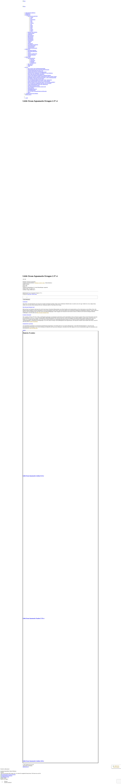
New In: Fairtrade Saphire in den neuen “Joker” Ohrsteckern (40, 79)
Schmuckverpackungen (32, 48)
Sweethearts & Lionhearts (33, 44)
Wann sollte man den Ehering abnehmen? (36, 74)
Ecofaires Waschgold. (33, 321)
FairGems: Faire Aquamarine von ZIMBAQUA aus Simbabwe (40, 73)
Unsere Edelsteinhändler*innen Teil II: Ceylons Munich (39, 81)
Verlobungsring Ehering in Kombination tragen (37, 71)
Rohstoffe (32, 61)
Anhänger (30, 41)
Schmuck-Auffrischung (32, 53)
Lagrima (32, 23)
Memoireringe (30, 36)
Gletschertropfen (31, 46)
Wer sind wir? (30, 63)
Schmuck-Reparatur (32, 54)
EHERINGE (27, 13)
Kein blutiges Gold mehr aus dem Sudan (36, 78)
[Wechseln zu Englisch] (28, 94)
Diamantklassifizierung (32, 88)
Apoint (31, 17)
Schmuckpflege (31, 87)
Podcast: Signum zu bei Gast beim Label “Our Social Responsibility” (41, 82)
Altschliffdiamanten (32, 90)
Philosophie (30, 65)
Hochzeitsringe (31, 35)
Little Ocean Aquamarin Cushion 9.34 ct (33, 475)
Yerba (31, 31)
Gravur (29, 52)
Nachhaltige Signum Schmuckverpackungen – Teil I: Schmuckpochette (42, 77)
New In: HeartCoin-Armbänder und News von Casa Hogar (39, 83)
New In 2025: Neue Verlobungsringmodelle (36, 68)
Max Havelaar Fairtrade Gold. (43, 312)
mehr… (29, 92)
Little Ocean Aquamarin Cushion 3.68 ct (33, 761)
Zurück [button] (24, 330)
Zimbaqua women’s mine (39, 282)
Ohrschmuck (30, 43)
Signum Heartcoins (31, 45)
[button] (54, 166)
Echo (31, 18)
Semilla (31, 29)
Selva (31, 28)
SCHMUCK (27, 15)
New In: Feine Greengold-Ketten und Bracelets (37, 91)
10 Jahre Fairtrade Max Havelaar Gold (35, 70)
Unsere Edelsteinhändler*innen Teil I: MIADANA (38, 84)
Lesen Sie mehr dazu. (33, 328)
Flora (31, 20)
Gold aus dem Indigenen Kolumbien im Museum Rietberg (39, 75)
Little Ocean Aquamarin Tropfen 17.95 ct (33, 618)
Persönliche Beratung (32, 50)
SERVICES (27, 49)
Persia (31, 25)
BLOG (26, 67)
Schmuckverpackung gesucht (33, 85)
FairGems (32, 59)
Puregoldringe (30, 40)
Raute (31, 27)
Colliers (29, 42)
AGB (29, 66)
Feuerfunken (32, 19)
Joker (31, 21)
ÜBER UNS (27, 57)
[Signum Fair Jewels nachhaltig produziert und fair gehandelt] (60, 6)
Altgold (29, 56)
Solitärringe (30, 34)
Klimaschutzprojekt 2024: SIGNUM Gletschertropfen (38, 69)
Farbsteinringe (30, 38)
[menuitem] (61, 12)
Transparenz (31, 58)
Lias (31, 24)
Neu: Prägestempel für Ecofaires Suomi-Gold (37, 86)
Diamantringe (30, 37)
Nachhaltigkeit (33, 62)
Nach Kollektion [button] (33, 16)
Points (31, 26)
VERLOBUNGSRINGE (30, 12)
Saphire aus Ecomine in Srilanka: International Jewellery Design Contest (42, 76)
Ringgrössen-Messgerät (32, 51)
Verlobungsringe (31, 33)
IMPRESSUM (26, 766)
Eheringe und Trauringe (32, 32)
